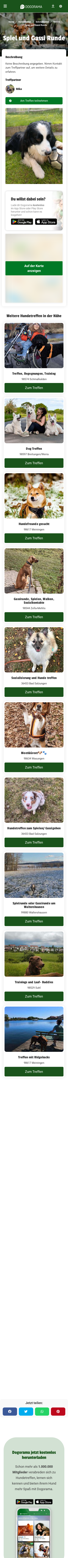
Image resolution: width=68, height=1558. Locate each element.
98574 (56, 22)
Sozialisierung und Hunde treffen (34, 678)
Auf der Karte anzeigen (34, 268)
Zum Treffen (34, 388)
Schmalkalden (42, 22)
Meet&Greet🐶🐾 (34, 753)
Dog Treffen (34, 449)
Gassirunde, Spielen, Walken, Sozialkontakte (34, 601)
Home (11, 22)
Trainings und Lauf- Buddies (34, 982)
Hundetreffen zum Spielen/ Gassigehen (34, 828)
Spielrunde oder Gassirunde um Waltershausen (34, 905)
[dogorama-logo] (31, 6)
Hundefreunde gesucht (34, 524)
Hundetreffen (24, 22)
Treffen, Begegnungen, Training (34, 374)
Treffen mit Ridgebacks (34, 1057)
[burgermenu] (5, 6)
